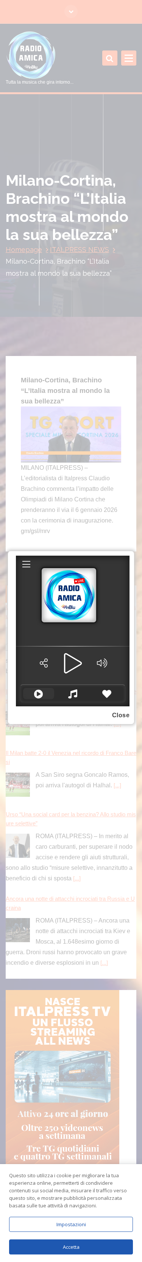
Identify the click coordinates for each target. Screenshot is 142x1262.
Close (121, 715)
